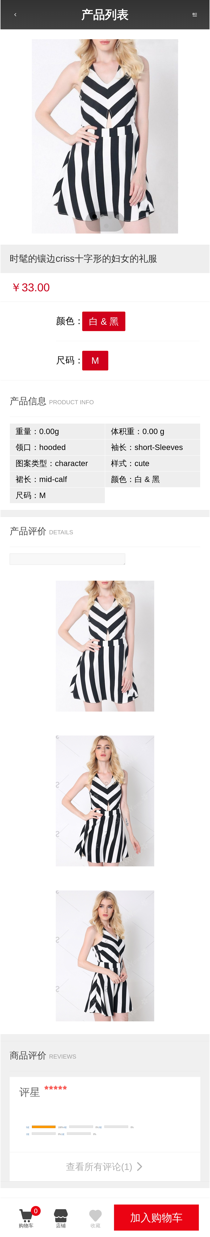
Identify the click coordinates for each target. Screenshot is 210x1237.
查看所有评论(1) (105, 1167)
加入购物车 (156, 1217)
